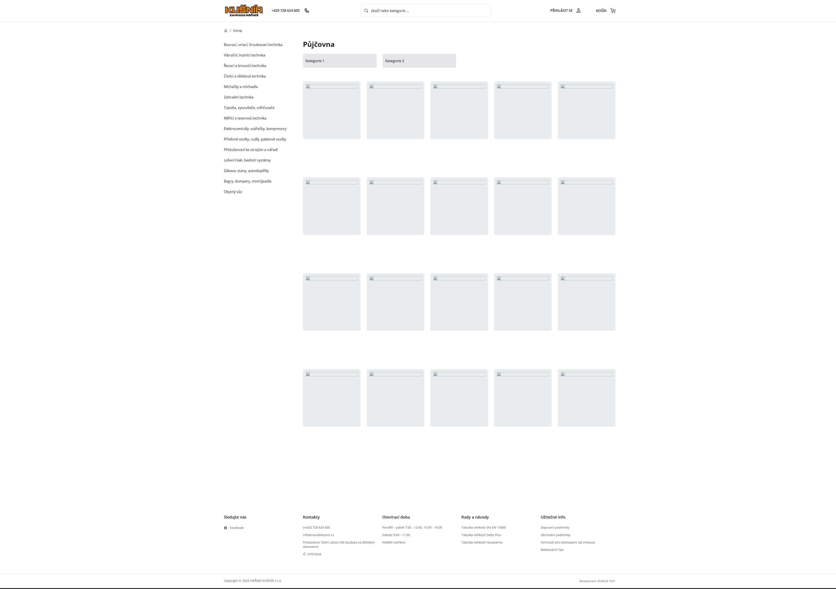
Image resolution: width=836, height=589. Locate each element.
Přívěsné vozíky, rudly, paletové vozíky (255, 139)
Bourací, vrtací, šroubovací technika (253, 44)
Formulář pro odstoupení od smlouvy (568, 542)
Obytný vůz (233, 191)
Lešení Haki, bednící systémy (247, 160)
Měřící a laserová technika (245, 118)
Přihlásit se (561, 10)
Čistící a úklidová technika (245, 76)
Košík (605, 10)
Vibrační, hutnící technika (244, 55)
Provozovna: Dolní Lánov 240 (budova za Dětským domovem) (339, 544)
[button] (332, 124)
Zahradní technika (239, 97)
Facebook (236, 528)
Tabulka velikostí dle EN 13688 (483, 527)
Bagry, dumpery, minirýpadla (247, 181)
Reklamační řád (552, 550)
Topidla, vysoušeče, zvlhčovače (249, 107)
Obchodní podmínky (555, 535)
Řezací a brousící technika (245, 65)
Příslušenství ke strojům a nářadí (251, 149)
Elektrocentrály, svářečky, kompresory (255, 128)
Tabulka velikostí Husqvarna (481, 542)
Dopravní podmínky (555, 527)
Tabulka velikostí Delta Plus (481, 535)
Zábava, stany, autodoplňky (246, 170)
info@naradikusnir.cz (318, 535)
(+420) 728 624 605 (316, 527)
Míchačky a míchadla (241, 86)
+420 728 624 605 (285, 10)
